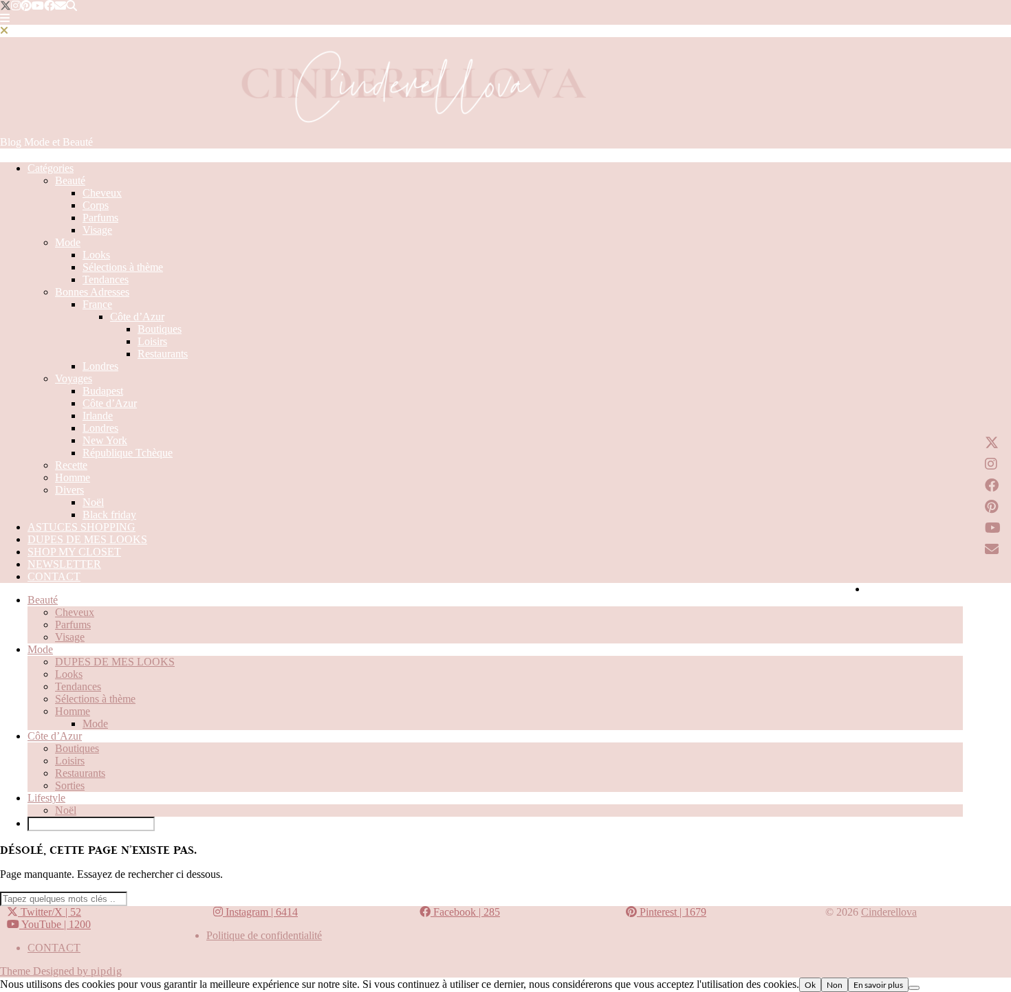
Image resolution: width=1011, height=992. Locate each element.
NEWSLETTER (64, 564)
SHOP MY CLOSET (74, 552)
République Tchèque (128, 453)
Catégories (51, 168)
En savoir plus (878, 985)
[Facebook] (49, 6)
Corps (96, 205)
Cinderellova (889, 912)
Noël (93, 502)
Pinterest (671, 912)
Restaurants (163, 354)
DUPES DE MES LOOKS (87, 539)
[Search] (71, 6)
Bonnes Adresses (92, 292)
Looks (96, 255)
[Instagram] (16, 6)
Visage (97, 230)
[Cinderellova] (412, 129)
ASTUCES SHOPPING (81, 527)
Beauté (70, 180)
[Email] (60, 6)
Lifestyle (46, 798)
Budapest (103, 391)
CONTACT (54, 576)
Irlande (98, 415)
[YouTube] (38, 6)
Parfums (100, 217)
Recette (71, 465)
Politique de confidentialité (264, 935)
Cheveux (102, 193)
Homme (72, 477)
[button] (5, 18)
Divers (69, 490)
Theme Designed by (61, 971)
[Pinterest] (26, 6)
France (97, 304)
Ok (810, 985)
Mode (67, 242)
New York (105, 440)
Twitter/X (49, 912)
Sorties (70, 785)
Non (834, 985)
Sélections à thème (123, 267)
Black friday (109, 514)
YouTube (55, 924)
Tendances (106, 279)
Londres (100, 366)
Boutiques (160, 329)
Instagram (260, 912)
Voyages (73, 378)
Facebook (465, 912)
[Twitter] (5, 6)
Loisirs (152, 341)
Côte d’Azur (137, 316)
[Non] (914, 988)
